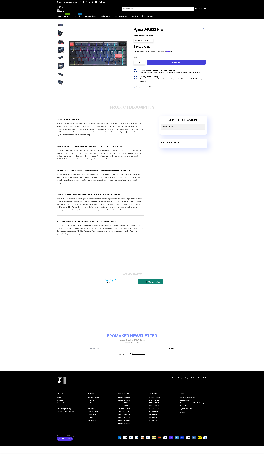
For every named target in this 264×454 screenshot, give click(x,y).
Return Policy (202, 378)
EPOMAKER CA (154, 409)
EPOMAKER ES (154, 417)
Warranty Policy (176, 378)
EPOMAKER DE (154, 400)
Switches (91, 409)
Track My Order (185, 400)
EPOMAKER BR (154, 412)
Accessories (92, 420)
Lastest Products (93, 397)
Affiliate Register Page (64, 409)
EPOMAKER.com (154, 397)
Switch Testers (92, 414)
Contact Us (60, 403)
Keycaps (90, 406)
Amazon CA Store (124, 406)
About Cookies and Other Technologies (193, 403)
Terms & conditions (138, 354)
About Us (60, 400)
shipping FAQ (182, 72)
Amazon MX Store (124, 417)
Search (59, 397)
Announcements (62, 406)
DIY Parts (91, 403)
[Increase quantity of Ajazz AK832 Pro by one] (143, 62)
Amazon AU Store (124, 420)
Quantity (136, 57)
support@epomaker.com (188, 397)
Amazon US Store (124, 397)
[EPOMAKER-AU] (60, 9)
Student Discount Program (65, 412)
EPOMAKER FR (154, 420)
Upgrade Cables (93, 412)
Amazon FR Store (124, 409)
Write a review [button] (154, 282)
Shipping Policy (190, 378)
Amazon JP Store (124, 423)
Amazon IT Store (123, 412)
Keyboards (91, 400)
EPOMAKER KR (154, 406)
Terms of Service (185, 406)
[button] (205, 8)
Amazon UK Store (124, 400)
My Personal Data (186, 409)
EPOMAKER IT (153, 414)
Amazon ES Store (124, 414)
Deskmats (91, 417)
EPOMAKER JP (154, 403)
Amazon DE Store (124, 403)
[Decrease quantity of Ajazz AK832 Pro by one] (136, 62)
